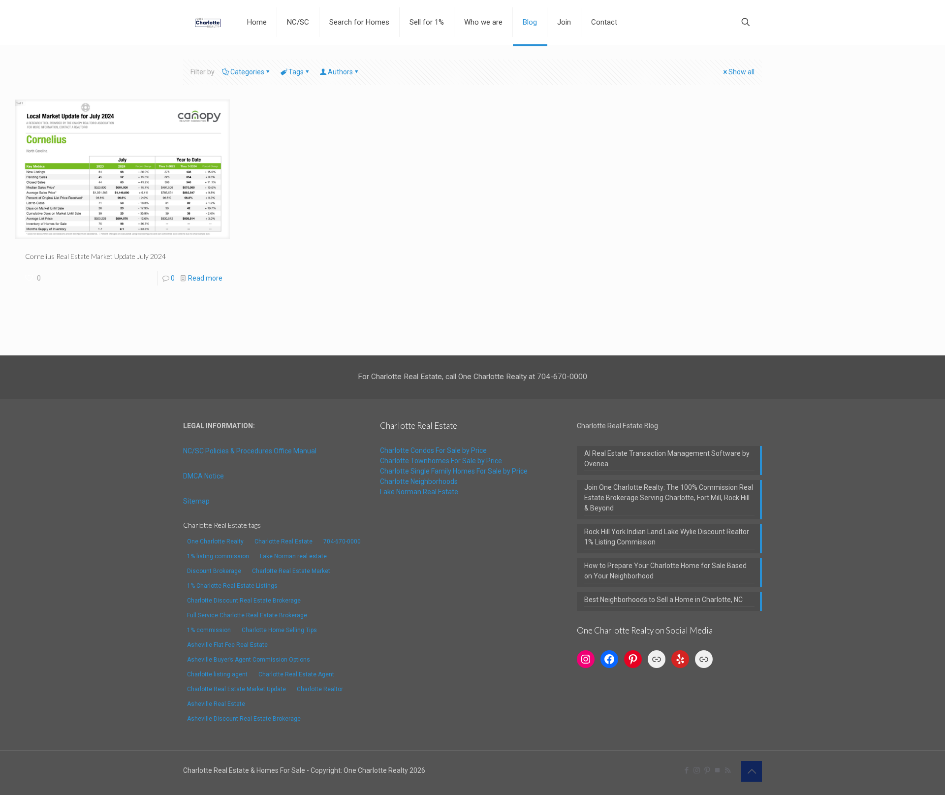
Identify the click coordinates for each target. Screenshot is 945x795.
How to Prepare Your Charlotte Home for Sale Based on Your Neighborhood (665, 571)
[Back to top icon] (751, 771)
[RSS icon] (727, 770)
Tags (296, 72)
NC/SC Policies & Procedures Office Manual (249, 451)
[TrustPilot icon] (717, 770)
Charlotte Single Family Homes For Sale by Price (454, 471)
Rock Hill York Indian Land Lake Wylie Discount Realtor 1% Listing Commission (666, 537)
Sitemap (196, 501)
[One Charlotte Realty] (207, 22)
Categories (247, 72)
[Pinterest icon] (707, 770)
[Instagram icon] (696, 770)
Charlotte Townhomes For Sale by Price (441, 461)
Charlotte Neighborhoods (419, 481)
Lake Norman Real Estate (419, 492)
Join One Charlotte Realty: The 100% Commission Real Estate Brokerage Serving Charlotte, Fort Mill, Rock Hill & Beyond (668, 497)
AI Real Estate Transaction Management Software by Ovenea (667, 458)
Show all (741, 72)
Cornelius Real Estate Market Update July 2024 (95, 256)
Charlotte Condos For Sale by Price (433, 450)
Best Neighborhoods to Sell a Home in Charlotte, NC (663, 600)
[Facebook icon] (686, 770)
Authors (340, 72)
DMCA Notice (203, 476)
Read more (205, 278)
